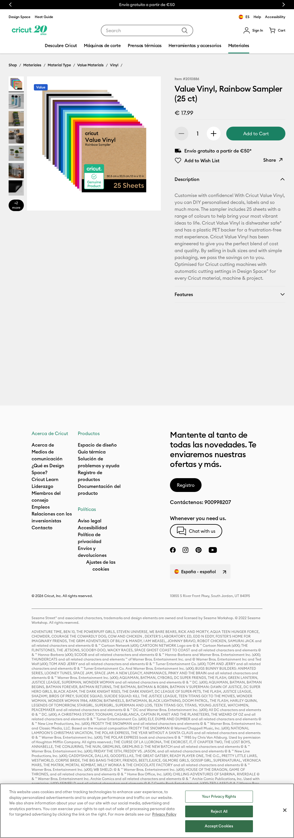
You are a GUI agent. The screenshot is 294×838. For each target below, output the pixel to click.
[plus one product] (213, 133)
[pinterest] (198, 550)
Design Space (19, 17)
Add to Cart (256, 133)
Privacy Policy (164, 814)
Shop (13, 65)
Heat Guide (44, 17)
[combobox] (147, 30)
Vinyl (114, 65)
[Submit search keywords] (184, 30)
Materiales (32, 65)
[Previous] (39, 145)
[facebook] (173, 550)
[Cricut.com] (29, 30)
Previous (10, 4)
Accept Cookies (219, 826)
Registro (186, 485)
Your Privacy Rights (219, 796)
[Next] (148, 145)
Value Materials (90, 65)
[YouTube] (212, 550)
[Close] (284, 810)
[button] (253, 30)
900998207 (217, 502)
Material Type (59, 65)
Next (283, 4)
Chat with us (202, 531)
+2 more (16, 205)
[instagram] (185, 550)
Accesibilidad (92, 527)
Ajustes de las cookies (100, 565)
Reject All (219, 811)
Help (257, 17)
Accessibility (275, 17)
